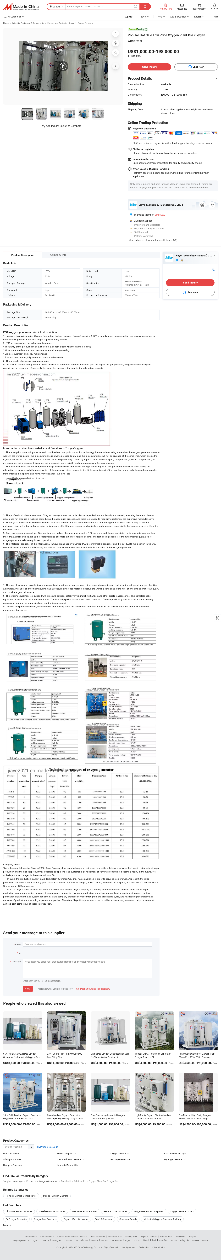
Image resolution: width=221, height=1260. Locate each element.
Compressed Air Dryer (175, 1153)
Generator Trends (128, 1219)
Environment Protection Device (60, 23)
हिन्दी (154, 1240)
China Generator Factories (19, 1211)
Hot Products (31, 1236)
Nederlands (117, 1240)
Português (56, 1240)
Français (68, 1240)
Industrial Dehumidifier (68, 1165)
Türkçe (174, 1240)
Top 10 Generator (104, 1219)
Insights (192, 1236)
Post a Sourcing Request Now (93, 988)
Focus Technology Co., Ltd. (89, 1247)
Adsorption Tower (12, 1159)
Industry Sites (131, 1236)
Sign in (214, 8)
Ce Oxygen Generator (16, 1219)
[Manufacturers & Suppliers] (21, 6)
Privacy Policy (158, 1247)
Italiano (94, 1240)
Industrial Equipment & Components (28, 23)
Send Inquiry (149, 66)
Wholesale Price (115, 1236)
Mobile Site (180, 1236)
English (35, 1240)
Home (6, 23)
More (6, 1225)
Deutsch (104, 1240)
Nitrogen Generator (13, 1165)
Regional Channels (149, 1236)
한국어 (137, 1240)
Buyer (143, 16)
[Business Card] (213, 269)
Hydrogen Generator (174, 1159)
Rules (215, 16)
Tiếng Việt (184, 1240)
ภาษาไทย (163, 1240)
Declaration (144, 1247)
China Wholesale (97, 1236)
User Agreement (129, 1247)
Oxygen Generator (85, 23)
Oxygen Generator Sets (182, 1211)
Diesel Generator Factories (52, 1211)
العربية (127, 1240)
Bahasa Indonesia (200, 1240)
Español (45, 1240)
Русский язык (82, 1240)
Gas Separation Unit (120, 1159)
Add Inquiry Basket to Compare (63, 126)
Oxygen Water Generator (76, 1219)
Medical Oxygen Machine (55, 1195)
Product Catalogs (49, 1146)
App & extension (178, 16)
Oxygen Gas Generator (45, 1219)
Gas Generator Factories (84, 1211)
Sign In (133, 240)
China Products (47, 1236)
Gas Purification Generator (70, 1159)
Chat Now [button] (198, 66)
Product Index (166, 1236)
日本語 (146, 1240)
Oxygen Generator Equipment (149, 1211)
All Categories (14, 16)
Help (160, 16)
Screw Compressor (66, 1153)
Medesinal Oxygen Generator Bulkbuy (162, 1219)
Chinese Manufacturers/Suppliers (72, 1236)
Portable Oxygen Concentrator (21, 1195)
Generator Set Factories (115, 1211)
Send (27, 988)
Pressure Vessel (11, 1153)
